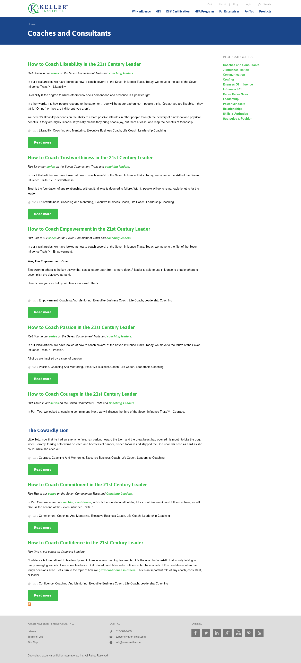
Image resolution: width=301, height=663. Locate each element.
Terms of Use (35, 636)
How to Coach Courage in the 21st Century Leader (82, 394)
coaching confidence (76, 502)
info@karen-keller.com (128, 642)
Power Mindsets (234, 104)
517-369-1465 (124, 631)
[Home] (48, 8)
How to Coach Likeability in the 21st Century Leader (84, 64)
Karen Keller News (235, 94)
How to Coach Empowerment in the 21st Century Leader (89, 229)
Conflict (228, 79)
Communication (234, 74)
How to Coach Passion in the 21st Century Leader (81, 327)
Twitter (206, 633)
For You (249, 11)
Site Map (33, 642)
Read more (46, 144)
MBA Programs (204, 11)
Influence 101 (232, 89)
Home (31, 24)
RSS (259, 633)
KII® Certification (178, 11)
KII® (158, 11)
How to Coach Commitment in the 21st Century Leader (87, 484)
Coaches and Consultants (241, 65)
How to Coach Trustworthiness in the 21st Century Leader (90, 157)
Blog (235, 4)
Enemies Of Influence (238, 84)
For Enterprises (229, 11)
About (222, 4)
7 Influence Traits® (236, 70)
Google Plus (227, 633)
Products (265, 11)
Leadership (231, 99)
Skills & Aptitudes (235, 113)
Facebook (195, 633)
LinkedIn (217, 633)
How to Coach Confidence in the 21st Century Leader (85, 542)
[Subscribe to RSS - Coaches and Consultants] (29, 603)
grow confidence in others (117, 570)
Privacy (32, 631)
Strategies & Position (237, 118)
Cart (209, 4)
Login (248, 4)
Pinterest (249, 633)
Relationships (232, 109)
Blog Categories (237, 56)
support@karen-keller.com (131, 636)
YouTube (238, 633)
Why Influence (141, 11)
